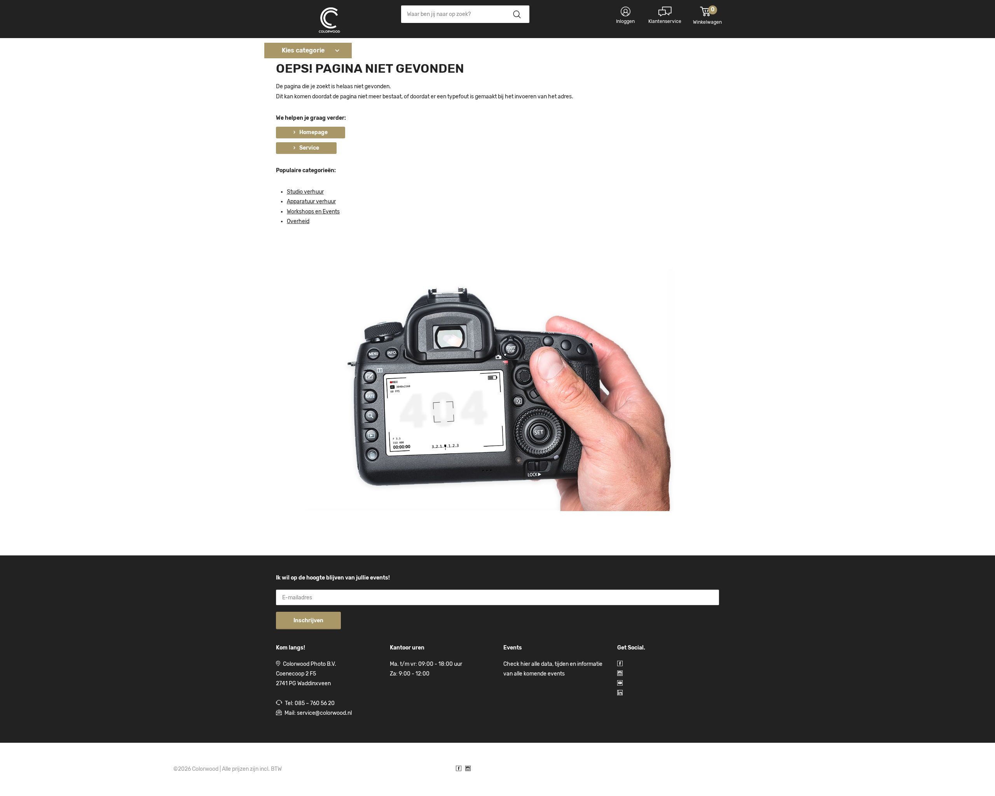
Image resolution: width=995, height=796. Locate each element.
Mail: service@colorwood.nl (318, 713)
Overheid (298, 221)
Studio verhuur (305, 192)
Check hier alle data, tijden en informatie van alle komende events (552, 669)
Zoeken (516, 14)
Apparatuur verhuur (311, 201)
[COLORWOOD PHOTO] (329, 21)
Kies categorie (303, 50)
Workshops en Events (313, 211)
